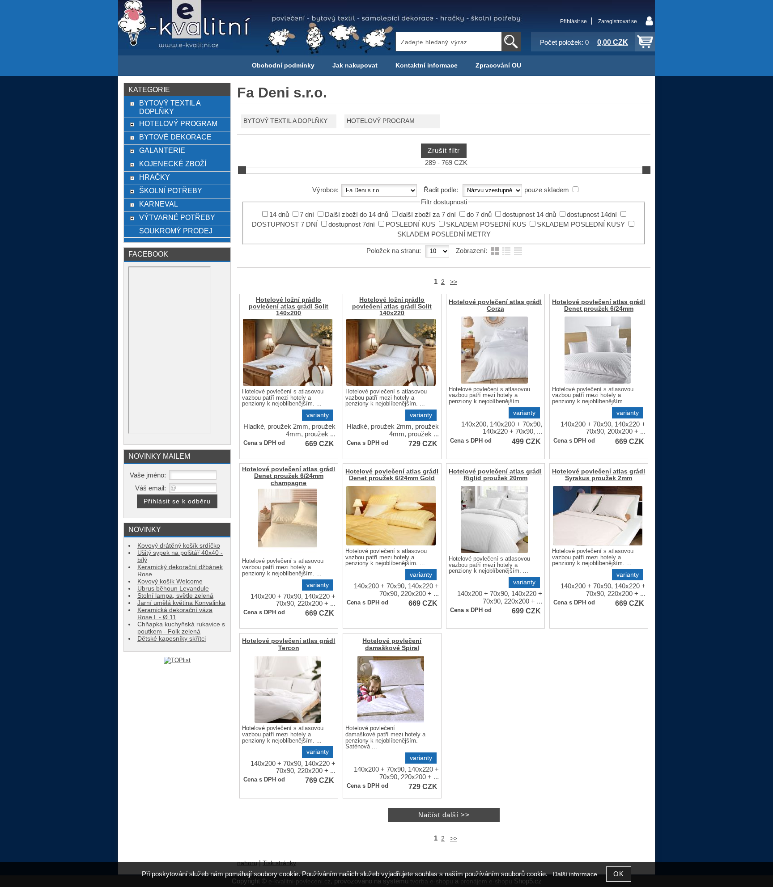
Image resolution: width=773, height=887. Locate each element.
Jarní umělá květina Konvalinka (181, 603)
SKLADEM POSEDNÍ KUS (486, 224)
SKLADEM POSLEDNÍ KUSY (581, 224)
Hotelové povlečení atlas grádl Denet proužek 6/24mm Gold (391, 475)
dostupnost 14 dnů (529, 214)
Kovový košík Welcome (170, 581)
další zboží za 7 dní (427, 214)
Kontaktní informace (426, 65)
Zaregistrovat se (617, 21)
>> (453, 282)
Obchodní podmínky (283, 65)
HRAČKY (154, 177)
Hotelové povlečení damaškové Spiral (391, 644)
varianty (317, 415)
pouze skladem (546, 190)
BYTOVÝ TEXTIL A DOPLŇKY (285, 121)
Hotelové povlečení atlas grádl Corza (495, 305)
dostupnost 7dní (351, 224)
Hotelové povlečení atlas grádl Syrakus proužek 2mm (598, 475)
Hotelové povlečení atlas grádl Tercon (288, 644)
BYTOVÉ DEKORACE (175, 137)
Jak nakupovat (355, 65)
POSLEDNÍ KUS (410, 224)
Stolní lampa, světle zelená (175, 595)
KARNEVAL (158, 204)
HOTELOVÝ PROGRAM (381, 121)
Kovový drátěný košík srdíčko (178, 545)
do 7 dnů (479, 214)
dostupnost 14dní (592, 214)
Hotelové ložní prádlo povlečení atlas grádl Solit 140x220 (392, 306)
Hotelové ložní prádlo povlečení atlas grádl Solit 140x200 (288, 306)
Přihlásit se (573, 21)
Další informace (575, 874)
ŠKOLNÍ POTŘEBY (170, 190)
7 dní (307, 214)
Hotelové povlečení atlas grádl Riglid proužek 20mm (495, 475)
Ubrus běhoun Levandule (173, 588)
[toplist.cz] (177, 660)
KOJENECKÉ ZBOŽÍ (172, 164)
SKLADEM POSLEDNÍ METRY (444, 234)
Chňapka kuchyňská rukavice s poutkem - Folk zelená (181, 628)
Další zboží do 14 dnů (356, 214)
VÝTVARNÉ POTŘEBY (177, 217)
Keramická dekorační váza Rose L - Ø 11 (174, 614)
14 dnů (279, 214)
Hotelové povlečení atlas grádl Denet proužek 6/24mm (598, 305)
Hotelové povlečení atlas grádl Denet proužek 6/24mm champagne (288, 476)
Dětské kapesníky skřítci (171, 638)
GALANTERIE (162, 150)
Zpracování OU (498, 65)
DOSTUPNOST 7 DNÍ (285, 224)
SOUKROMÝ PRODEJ (175, 231)
